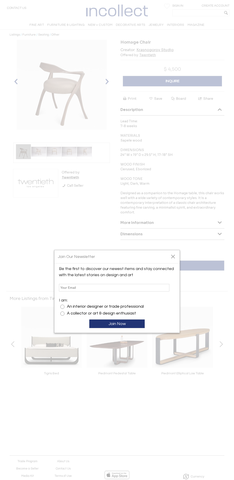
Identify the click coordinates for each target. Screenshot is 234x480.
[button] (173, 256)
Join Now (117, 324)
